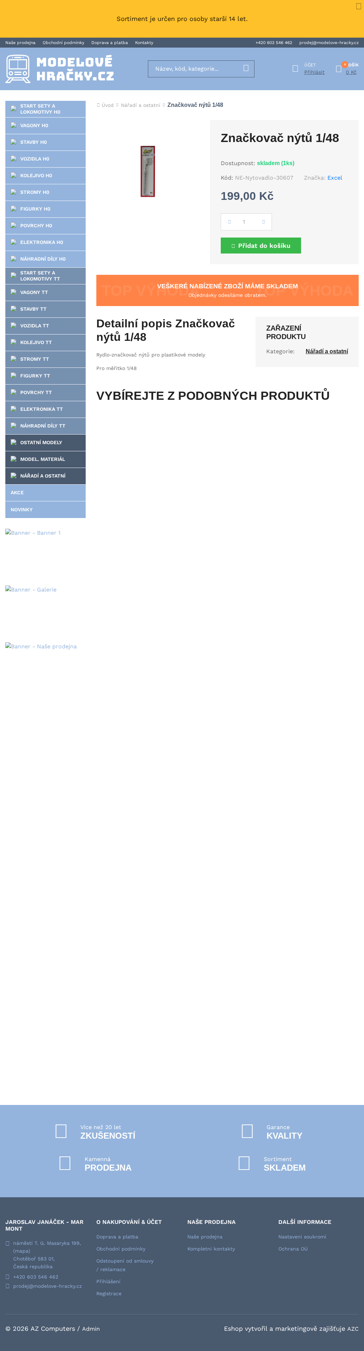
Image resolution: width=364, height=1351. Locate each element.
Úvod (108, 105)
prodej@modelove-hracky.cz (329, 42)
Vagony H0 (34, 125)
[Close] (358, 5)
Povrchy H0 (36, 225)
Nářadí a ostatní (42, 476)
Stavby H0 (33, 142)
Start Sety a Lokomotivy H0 (40, 109)
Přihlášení (108, 1281)
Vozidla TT (34, 325)
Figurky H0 (35, 209)
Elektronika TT (41, 409)
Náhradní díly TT (42, 426)
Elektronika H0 (41, 242)
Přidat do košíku (264, 245)
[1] (246, 68)
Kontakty (144, 42)
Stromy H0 (34, 192)
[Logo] (59, 69)
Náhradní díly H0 (43, 259)
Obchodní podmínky (63, 42)
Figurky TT (35, 375)
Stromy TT (34, 359)
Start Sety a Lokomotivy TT (40, 276)
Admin (91, 1328)
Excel (334, 177)
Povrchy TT (36, 392)
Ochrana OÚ (293, 1249)
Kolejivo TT (36, 342)
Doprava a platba (109, 42)
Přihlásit (314, 72)
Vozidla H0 (34, 159)
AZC (353, 1328)
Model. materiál (42, 459)
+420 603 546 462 (274, 42)
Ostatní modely (41, 442)
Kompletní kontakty (211, 1249)
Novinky (22, 509)
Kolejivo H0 (36, 175)
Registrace (109, 1293)
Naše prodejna (20, 42)
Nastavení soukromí (302, 1237)
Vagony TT (34, 292)
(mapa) (21, 1251)
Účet (310, 64)
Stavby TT (33, 309)
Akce (17, 492)
